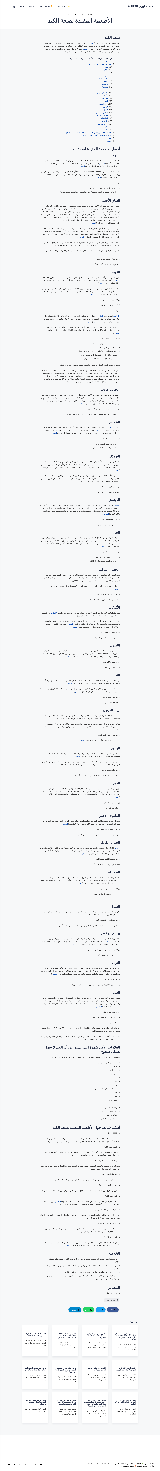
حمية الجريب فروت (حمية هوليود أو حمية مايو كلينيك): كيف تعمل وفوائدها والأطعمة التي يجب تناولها (125, 1336)
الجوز (106, 110)
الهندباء (104, 121)
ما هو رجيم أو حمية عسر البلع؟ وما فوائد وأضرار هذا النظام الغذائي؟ (96, 1335)
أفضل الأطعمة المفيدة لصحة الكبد (99, 64)
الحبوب (117, 848)
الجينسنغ (105, 87)
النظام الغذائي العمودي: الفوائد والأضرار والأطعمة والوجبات (36, 1334)
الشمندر (105, 81)
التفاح (106, 101)
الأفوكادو (105, 95)
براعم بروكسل (102, 124)
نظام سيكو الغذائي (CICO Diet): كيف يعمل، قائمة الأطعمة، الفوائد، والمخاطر (67, 1335)
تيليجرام (31, 6)
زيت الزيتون (103, 104)
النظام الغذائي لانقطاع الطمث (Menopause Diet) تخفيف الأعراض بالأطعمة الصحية (66, 1402)
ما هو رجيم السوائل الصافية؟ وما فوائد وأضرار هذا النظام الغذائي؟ (35, 1369)
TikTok (21, 6)
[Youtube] (9, 1465)
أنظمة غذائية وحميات (112, 1300)
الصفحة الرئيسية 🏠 (141, 1466)
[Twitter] (35, 1465)
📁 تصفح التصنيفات (63, 6)
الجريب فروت (103, 78)
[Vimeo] (19, 1465)
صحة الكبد (108, 61)
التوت (105, 127)
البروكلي (105, 84)
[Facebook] (41, 1465)
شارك (111, 1310)
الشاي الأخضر (103, 70)
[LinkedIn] (25, 1465)
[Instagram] (30, 1465)
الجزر (106, 90)
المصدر (91, 43)
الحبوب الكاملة (102, 115)
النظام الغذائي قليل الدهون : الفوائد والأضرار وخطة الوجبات (126, 1369)
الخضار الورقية (102, 93)
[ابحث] (14, 6)
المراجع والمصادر (112, 1293)
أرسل (87, 1310)
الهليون (105, 107)
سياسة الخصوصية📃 (127, 1466)
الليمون (105, 98)
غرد (99, 1310)
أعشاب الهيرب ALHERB (141, 6)
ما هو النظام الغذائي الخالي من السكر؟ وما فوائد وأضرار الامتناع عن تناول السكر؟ (65, 1370)
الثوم (107, 67)
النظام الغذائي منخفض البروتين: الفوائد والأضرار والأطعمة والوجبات (35, 1402)
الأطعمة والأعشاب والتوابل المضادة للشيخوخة (97, 1369)
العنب (105, 129)
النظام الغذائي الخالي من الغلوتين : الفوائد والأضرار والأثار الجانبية (125, 1402)
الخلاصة (109, 138)
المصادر (109, 141)
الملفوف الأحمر (102, 112)
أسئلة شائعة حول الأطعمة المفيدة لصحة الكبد (95, 135)
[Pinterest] (14, 1465)
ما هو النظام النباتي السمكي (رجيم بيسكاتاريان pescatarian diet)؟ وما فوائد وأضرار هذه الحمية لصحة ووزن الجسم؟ (95, 1403)
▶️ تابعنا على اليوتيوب (45, 6)
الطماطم (104, 118)
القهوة (106, 72)
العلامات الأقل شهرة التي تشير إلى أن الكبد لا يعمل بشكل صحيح (89, 132)
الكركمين (116, 316)
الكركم (105, 75)
